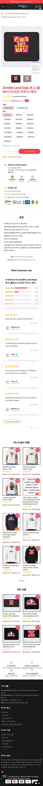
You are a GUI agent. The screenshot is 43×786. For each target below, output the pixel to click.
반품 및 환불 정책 (7, 741)
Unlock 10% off (4, 776)
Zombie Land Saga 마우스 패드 (13, 17)
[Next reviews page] (38, 427)
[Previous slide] (4, 46)
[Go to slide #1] (15, 79)
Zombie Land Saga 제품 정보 (16, 13)
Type (4, 104)
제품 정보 (5, 712)
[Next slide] (38, 46)
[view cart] (40, 6)
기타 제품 (5, 744)
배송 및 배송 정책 (7, 734)
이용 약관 (5, 715)
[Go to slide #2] (27, 79)
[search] (36, 6)
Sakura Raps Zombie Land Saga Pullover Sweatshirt (10, 535)
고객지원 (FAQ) (7, 747)
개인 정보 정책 (6, 718)
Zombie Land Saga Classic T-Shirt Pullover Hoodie (30, 568)
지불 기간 (5, 737)
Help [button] (39, 783)
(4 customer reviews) (19, 96)
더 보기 (21, 581)
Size (4, 111)
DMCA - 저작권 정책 (8, 721)
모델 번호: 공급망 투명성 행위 (12, 724)
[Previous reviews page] (28, 427)
